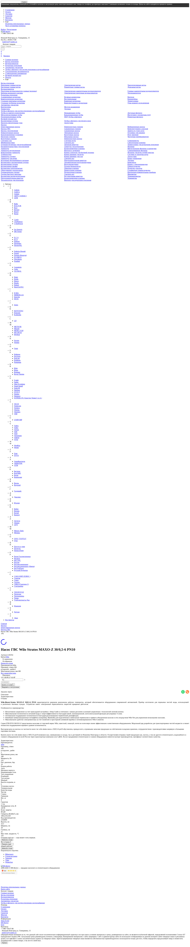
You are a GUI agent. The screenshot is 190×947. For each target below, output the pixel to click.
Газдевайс (18, 491)
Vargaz (16, 430)
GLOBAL (17, 271)
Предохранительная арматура (12, 178)
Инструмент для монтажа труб (139, 115)
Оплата (8, 12)
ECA (16, 239)
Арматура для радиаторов (74, 147)
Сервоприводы (133, 141)
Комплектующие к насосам (138, 129)
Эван (16, 618)
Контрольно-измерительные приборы (142, 172)
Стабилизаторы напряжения (15, 73)
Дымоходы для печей (9, 158)
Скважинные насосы (72, 131)
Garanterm (17, 267)
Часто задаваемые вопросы (15, 26)
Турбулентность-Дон (22, 600)
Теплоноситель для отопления (12, 180)
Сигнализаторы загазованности (17, 71)
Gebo (16, 269)
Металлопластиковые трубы (11, 115)
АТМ (16, 465)
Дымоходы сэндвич (8, 156)
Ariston (16, 194)
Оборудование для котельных (12, 170)
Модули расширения (72, 107)
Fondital (17, 261)
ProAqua (17, 356)
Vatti (15, 432)
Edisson (17, 241)
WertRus (17, 445)
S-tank (16, 380)
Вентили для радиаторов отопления (77, 180)
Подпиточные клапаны (73, 172)
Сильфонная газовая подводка (139, 170)
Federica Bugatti (20, 251)
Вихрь (16, 483)
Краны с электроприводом (138, 164)
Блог (2, 925)
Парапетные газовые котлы (74, 87)
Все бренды (9, 620)
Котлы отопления (11, 62)
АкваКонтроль (19, 461)
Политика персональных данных (17, 24)
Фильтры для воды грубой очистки (141, 152)
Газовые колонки (11, 60)
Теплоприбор (19, 596)
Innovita (17, 297)
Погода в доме (19, 547)
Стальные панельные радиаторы (13, 101)
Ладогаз (17, 521)
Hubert (16, 285)
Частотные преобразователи (138, 137)
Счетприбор (18, 586)
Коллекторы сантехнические (11, 168)
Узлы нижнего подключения (138, 103)
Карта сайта (5, 889)
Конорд (17, 515)
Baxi (15, 208)
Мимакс (17, 533)
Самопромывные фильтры (137, 150)
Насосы (8, 77)
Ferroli (16, 253)
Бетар (16, 475)
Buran (16, 214)
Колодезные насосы (71, 135)
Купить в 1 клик (7, 685)
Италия (17, 503)
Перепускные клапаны (72, 170)
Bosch (16, 212)
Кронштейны (133, 99)
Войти (3, 29)
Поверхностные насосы (73, 139)
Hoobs (16, 283)
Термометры (132, 178)
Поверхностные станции (73, 127)
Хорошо (4, 943)
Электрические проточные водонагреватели (81, 93)
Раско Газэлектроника (22, 556)
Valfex (16, 426)
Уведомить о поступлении (10, 687)
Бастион (17, 471)
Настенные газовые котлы (11, 87)
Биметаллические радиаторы (12, 99)
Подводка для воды (135, 168)
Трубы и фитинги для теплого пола (77, 121)
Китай (16, 513)
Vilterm (16, 438)
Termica (17, 408)
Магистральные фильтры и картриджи (142, 148)
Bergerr (16, 210)
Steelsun (17, 390)
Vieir (15, 434)
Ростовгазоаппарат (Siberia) (24, 566)
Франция (17, 606)
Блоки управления (134, 158)
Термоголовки (133, 101)
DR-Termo (18, 231)
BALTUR (17, 206)
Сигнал (17, 582)
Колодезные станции (9, 139)
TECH (16, 404)
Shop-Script (5, 921)
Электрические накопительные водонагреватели (82, 91)
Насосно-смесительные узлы (11, 123)
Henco (16, 281)
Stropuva (17, 396)
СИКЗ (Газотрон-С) (21, 584)
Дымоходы (5, 148)
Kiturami (17, 313)
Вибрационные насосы (136, 127)
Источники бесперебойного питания (15, 160)
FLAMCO (18, 257)
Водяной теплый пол (13, 75)
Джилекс (17, 497)
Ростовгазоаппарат (21, 564)
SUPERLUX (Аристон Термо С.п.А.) (28, 398)
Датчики (67, 109)
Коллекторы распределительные (13, 176)
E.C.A (16, 237)
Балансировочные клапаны (74, 148)
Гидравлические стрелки (10, 172)
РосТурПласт (19, 568)
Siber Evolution (19, 384)
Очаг (16, 541)
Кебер (16, 509)
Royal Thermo (19, 374)
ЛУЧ (16, 525)
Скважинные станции (72, 129)
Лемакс (17, 523)
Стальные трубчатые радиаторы (13, 103)
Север (16, 580)
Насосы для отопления (9, 131)
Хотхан (17, 612)
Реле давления (133, 135)
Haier (16, 277)
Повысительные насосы (10, 133)
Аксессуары (68, 123)
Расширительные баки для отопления (15, 147)
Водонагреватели (11, 64)
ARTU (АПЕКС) (20, 196)
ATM (16, 198)
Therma (16, 410)
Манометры (132, 174)
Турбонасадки (6, 154)
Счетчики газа (6, 141)
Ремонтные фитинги (135, 117)
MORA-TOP (18, 331)
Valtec (16, 428)
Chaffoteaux (18, 222)
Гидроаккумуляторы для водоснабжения (16, 145)
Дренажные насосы (71, 133)
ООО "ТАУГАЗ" (20, 539)
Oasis (16, 348)
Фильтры (131, 147)
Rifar (16, 368)
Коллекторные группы (9, 121)
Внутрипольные (70, 99)
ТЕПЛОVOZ (19, 592)
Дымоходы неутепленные (10, 150)
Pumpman (17, 362)
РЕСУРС (17, 560)
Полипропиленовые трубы (11, 117)
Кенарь (16, 511)
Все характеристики (8, 673)
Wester (16, 447)
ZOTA (16, 455)
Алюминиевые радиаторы (11, 97)
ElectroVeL (18, 245)
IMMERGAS (19, 295)
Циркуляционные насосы (10, 127)
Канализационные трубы (73, 115)
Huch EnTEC (19, 287)
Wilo (7, 657)
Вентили (131, 97)
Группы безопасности (72, 166)
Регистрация (11, 29)
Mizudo (16, 329)
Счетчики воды (70, 141)
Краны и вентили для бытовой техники (79, 152)
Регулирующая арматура (73, 176)
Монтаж (8, 18)
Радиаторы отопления (13, 65)
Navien (16, 340)
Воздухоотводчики (71, 164)
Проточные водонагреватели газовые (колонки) (19, 91)
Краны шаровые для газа (73, 156)
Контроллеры (6, 107)
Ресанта (17, 558)
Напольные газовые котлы (11, 85)
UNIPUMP (18, 420)
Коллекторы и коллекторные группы (15, 162)
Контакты (9, 20)
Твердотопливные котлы (137, 85)
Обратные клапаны (71, 168)
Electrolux (17, 243)
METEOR (17, 327)
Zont (15, 453)
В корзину (5, 682)
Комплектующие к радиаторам (75, 103)
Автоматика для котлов (14, 67)
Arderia (16, 190)
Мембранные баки (8, 143)
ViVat (16, 440)
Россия (16, 562)
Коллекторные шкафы (9, 166)
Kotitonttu (17, 315)
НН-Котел (4, 923)
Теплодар (17, 594)
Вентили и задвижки (72, 150)
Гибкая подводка (134, 166)
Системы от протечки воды (138, 154)
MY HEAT (18, 333)
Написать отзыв (7, 663)
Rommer (17, 372)
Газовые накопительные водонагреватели (143, 91)
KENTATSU (18, 311)
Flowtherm (18, 259)
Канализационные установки (12, 135)
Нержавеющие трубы (72, 113)
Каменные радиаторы (72, 101)
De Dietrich (18, 230)
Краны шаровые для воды (74, 154)
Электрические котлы (72, 85)
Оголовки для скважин (136, 133)
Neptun (16, 342)
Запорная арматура (71, 145)
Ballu (16, 204)
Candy (16, 220)
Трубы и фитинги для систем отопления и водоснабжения (27, 69)
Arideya (17, 192)
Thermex (17, 412)
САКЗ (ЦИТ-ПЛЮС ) (22, 576)
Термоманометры (134, 176)
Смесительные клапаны (136, 143)
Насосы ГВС (5, 129)
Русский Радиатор (21, 570)
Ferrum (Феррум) (20, 255)
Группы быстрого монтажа (11, 174)
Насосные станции (8, 137)
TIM (15, 414)
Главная (4, 624)
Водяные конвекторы (72, 97)
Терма (16, 598)
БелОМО (17, 473)
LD (15, 321)
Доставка (8, 14)
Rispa (16, 370)
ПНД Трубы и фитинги (73, 117)
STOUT (17, 392)
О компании (10, 10)
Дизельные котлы (134, 87)
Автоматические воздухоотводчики (77, 162)
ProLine (17, 358)
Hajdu (16, 279)
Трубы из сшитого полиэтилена (13, 113)
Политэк (17, 549)
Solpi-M (17, 388)
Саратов (17, 578)
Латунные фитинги (135, 113)
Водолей (17, 485)
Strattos (16, 394)
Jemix (16, 305)
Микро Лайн (19, 531)
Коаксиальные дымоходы (10, 152)
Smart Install (18, 386)
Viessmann (18, 436)
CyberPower (18, 224)
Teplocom (17, 406)
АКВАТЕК (18, 463)
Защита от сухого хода (136, 131)
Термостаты (5, 109)
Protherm (17, 360)
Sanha (16, 382)
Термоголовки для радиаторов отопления (143, 145)
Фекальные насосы (71, 137)
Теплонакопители (134, 93)
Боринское (18, 477)
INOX (16, 299)
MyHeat (17, 335)
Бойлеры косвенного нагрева (12, 93)
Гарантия (8, 16)
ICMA (16, 293)
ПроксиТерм (19, 550)
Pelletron (17, 354)
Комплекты (132, 162)
